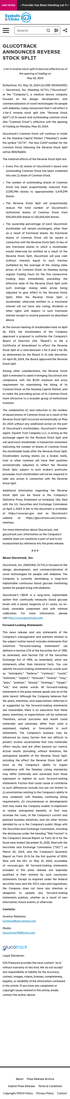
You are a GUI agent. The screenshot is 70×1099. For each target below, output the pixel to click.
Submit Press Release (21, 1086)
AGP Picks (8, 5)
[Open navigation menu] (6, 30)
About (19, 1079)
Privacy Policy (45, 1093)
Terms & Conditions (50, 1086)
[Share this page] (65, 30)
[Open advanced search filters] (56, 30)
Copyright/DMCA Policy (18, 1093)
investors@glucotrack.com (19, 921)
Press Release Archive (40, 1079)
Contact (62, 1093)
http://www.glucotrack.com (25, 617)
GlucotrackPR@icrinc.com (19, 932)
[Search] (48, 30)
